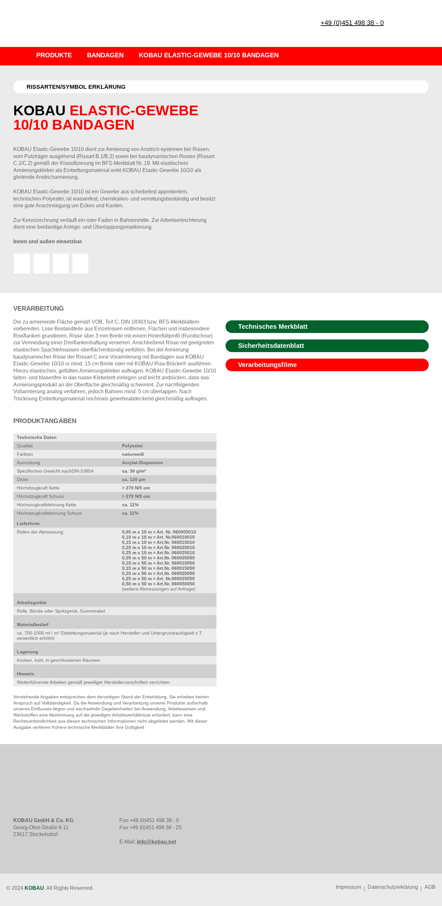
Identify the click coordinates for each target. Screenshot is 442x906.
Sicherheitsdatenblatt (271, 345)
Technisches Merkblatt (273, 326)
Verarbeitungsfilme (267, 364)
